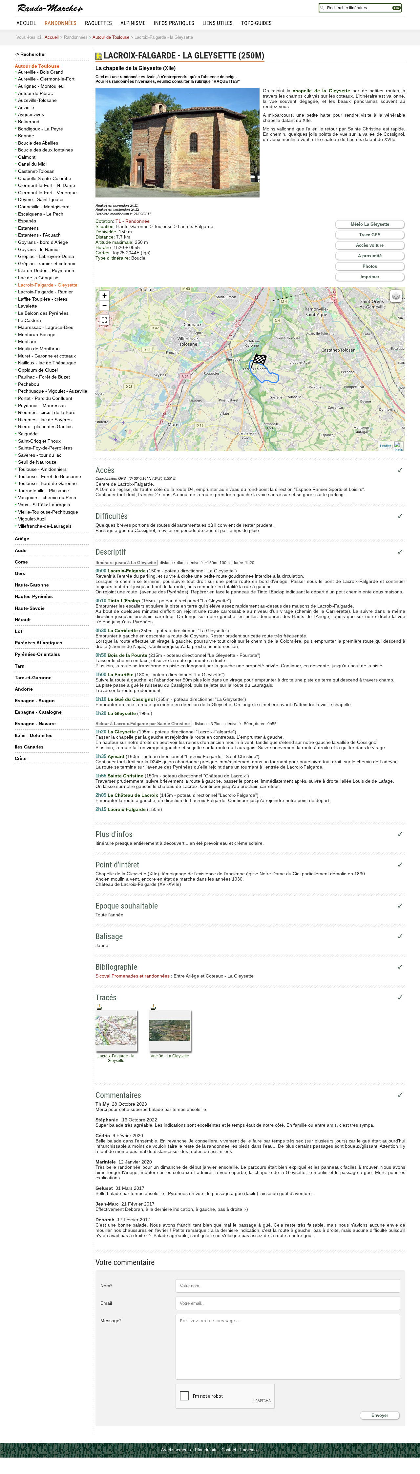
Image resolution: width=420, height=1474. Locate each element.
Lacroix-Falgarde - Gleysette (47, 285)
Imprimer (370, 276)
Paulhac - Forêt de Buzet (44, 377)
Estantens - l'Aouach (39, 235)
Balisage (109, 936)
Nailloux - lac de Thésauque (47, 362)
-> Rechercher (30, 54)
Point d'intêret (117, 864)
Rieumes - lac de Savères (45, 419)
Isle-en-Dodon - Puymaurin (46, 270)
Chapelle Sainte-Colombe (44, 178)
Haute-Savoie (30, 608)
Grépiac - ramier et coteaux (46, 263)
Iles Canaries (29, 746)
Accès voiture (370, 245)
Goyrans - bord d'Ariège (43, 242)
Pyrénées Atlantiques (38, 642)
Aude (21, 550)
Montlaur (27, 341)
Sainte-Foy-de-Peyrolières (45, 447)
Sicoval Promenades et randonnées (132, 976)
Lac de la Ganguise (38, 277)
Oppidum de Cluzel (38, 370)
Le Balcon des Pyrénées (43, 313)
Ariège (22, 538)
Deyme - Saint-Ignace (40, 199)
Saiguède (28, 433)
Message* (110, 1320)
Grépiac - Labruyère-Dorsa (46, 256)
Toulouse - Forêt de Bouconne (49, 476)
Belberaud (28, 121)
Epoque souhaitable (126, 905)
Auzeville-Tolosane (37, 100)
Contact (228, 1449)
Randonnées (60, 23)
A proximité (370, 255)
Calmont (26, 157)
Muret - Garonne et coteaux (47, 355)
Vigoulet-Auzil (32, 518)
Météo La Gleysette (370, 224)
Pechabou (28, 384)
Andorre (24, 689)
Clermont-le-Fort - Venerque (47, 192)
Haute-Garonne (32, 584)
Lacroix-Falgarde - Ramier (45, 291)
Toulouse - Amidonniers (42, 469)
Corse (21, 561)
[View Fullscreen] (104, 320)
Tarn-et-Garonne (33, 677)
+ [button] (104, 295)
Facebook (249, 1449)
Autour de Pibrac (35, 93)
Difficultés (111, 516)
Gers (20, 573)
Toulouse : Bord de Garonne (47, 483)
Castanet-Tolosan (36, 171)
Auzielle (26, 107)
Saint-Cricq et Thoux (39, 441)
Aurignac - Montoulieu (41, 86)
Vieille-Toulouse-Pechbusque (48, 512)
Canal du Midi (32, 164)
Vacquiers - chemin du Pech (47, 497)
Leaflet (385, 445)
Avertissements (176, 1449)
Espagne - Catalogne (38, 712)
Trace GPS (370, 234)
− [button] (104, 305)
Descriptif (110, 552)
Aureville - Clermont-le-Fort (46, 78)
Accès (105, 470)
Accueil (26, 23)
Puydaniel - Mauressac (42, 405)
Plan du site (206, 1449)
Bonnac (26, 135)
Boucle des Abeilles (38, 143)
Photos (370, 266)
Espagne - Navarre (35, 723)
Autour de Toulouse (111, 37)
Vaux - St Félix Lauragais (44, 504)
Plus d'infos (114, 834)
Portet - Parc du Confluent (45, 398)
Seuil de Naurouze (37, 462)
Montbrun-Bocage (36, 334)
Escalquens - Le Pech (40, 214)
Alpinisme (132, 23)
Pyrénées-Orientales (37, 654)
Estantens (28, 228)
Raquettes (98, 23)
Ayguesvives (31, 114)
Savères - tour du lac (39, 455)
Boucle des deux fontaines (45, 149)
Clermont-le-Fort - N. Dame (46, 185)
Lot (18, 631)
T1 (133, 221)
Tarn (20, 666)
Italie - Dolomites (33, 735)
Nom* (106, 1285)
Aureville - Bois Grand (40, 72)
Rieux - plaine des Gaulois (45, 426)
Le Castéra (29, 320)
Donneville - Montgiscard (44, 206)
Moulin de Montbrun (39, 348)
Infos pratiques (174, 23)
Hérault (23, 619)
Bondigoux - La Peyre (40, 128)
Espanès (27, 220)
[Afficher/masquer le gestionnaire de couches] (396, 296)
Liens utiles (217, 23)
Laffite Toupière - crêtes (42, 299)
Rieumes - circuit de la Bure (46, 412)
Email (106, 1303)
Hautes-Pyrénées (34, 596)
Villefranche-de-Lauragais (45, 526)
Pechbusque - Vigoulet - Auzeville (52, 391)
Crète (21, 758)
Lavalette (27, 306)
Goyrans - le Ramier (39, 249)
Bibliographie (116, 967)
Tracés (105, 997)
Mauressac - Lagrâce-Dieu (46, 327)
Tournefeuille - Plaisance (43, 490)
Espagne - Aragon (35, 700)
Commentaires (118, 1095)
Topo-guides (256, 23)
